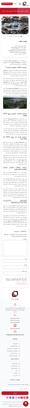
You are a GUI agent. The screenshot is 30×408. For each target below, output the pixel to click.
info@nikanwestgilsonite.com (15, 335)
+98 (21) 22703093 (15, 318)
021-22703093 (7, 4)
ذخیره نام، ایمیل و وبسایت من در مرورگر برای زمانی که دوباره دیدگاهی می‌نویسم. (16, 279)
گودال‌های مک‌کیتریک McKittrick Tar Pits (18, 52)
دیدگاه (25, 239)
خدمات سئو (18, 406)
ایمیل (25, 264)
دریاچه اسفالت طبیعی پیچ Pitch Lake (18, 47)
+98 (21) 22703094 (15, 320)
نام (26, 258)
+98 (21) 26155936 (15, 322)
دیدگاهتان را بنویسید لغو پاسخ (20, 53)
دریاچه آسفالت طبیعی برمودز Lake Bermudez (17, 50)
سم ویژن (11, 406)
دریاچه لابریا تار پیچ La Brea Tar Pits (18, 49)
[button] (20, 4)
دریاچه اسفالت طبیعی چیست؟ (20, 46)
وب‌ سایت (24, 271)
